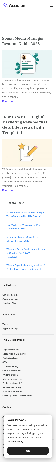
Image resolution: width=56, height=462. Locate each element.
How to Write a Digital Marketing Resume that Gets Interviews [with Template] (24, 124)
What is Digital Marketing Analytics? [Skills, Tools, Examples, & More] (25, 267)
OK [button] (28, 450)
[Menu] (52, 5)
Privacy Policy (15, 441)
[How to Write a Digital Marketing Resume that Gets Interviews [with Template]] (27, 153)
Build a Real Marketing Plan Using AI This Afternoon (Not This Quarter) (25, 214)
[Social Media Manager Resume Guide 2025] (27, 64)
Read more (8, 101)
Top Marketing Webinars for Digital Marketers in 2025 (24, 226)
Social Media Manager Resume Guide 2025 (23, 41)
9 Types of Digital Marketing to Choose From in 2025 (22, 239)
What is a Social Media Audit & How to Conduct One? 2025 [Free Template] (25, 253)
